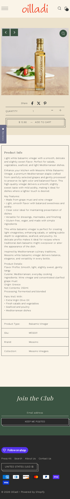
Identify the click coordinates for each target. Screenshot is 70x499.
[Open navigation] (5, 8)
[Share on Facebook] (32, 103)
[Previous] (6, 32)
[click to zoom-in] (63, 33)
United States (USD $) (19, 466)
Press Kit (6, 458)
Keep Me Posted (35, 421)
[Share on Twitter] (38, 103)
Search (18, 458)
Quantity (11, 111)
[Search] (59, 8)
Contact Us (45, 458)
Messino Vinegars (39, 351)
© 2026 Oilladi (9, 492)
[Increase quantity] (60, 110)
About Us (30, 458)
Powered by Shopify (33, 492)
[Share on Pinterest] (45, 103)
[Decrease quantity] (52, 110)
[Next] (14, 32)
